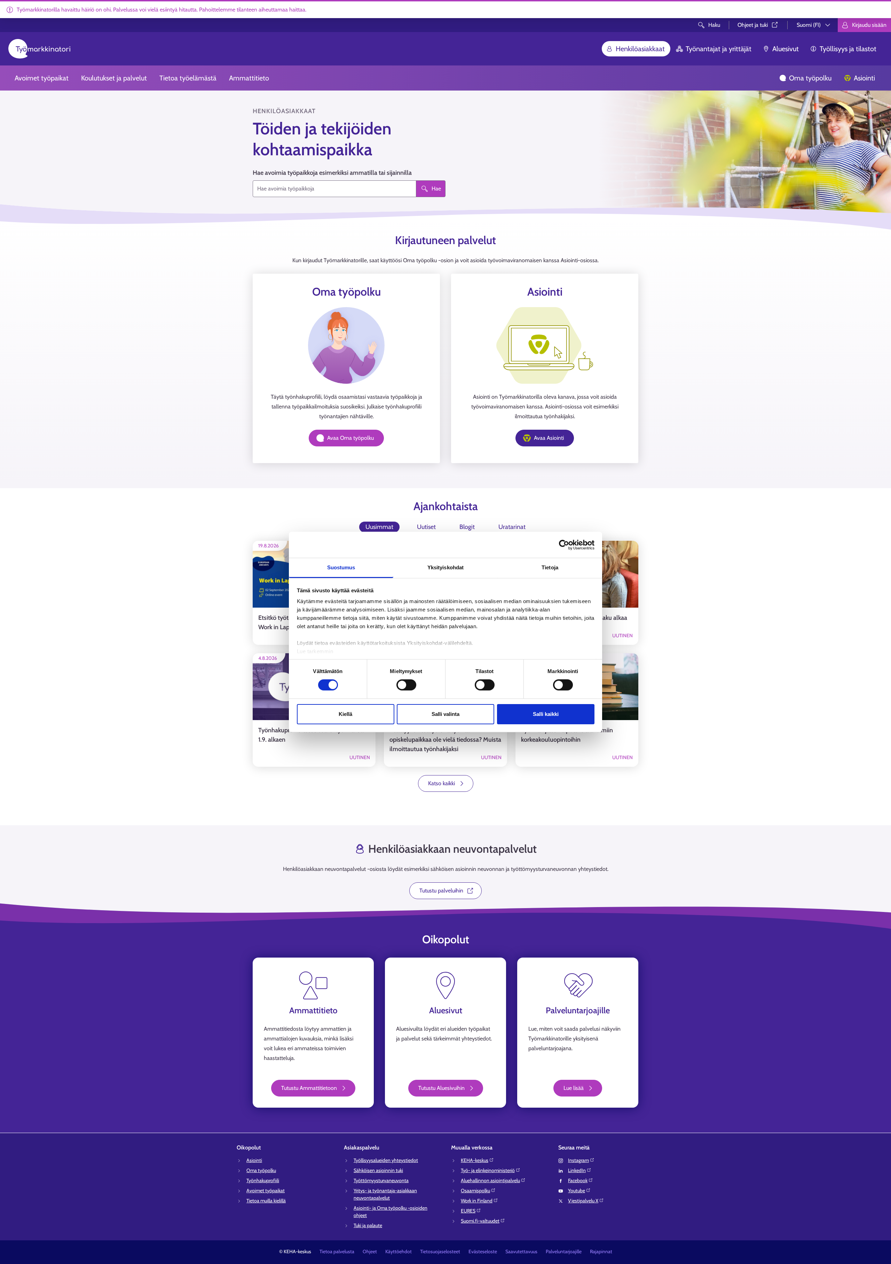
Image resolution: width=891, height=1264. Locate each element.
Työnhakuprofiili (262, 1180)
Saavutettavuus (521, 1251)
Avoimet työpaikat (42, 78)
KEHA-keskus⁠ (474, 1160)
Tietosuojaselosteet (440, 1251)
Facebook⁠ (578, 1180)
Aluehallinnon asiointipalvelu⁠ (490, 1180)
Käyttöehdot (398, 1251)
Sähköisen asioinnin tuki (378, 1170)
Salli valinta (445, 714)
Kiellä (345, 714)
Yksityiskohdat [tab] (445, 567)
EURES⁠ (468, 1211)
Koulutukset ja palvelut (114, 78)
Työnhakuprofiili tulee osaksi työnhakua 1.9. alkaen (311, 734)
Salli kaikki (546, 714)
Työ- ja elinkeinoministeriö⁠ (488, 1170)
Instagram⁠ (578, 1160)
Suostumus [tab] (341, 567)
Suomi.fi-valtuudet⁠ (480, 1221)
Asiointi (864, 78)
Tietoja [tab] (550, 567)
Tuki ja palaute (368, 1225)
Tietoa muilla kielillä (266, 1200)
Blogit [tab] (467, 527)
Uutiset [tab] (426, 527)
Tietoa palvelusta (337, 1251)
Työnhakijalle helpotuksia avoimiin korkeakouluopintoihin (567, 734)
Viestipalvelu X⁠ (583, 1200)
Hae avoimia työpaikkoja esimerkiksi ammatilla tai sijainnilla (332, 173)
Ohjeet (370, 1251)
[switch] (406, 684)
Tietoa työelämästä (187, 78)
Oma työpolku (810, 78)
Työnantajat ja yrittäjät (718, 49)
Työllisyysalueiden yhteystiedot (386, 1160)
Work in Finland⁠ (476, 1200)
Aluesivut (785, 49)
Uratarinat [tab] (512, 527)
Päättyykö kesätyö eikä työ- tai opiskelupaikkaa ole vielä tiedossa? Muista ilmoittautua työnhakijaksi (445, 739)
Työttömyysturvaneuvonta (381, 1180)
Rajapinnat (601, 1251)
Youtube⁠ (576, 1190)
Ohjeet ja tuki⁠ (753, 25)
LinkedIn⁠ (577, 1170)
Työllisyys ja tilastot (848, 49)
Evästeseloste (482, 1251)
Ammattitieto (249, 78)
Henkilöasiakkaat (640, 49)
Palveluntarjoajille (564, 1251)
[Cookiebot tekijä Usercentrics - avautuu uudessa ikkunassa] (564, 544)
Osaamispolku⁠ (475, 1190)
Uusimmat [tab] (379, 527)
